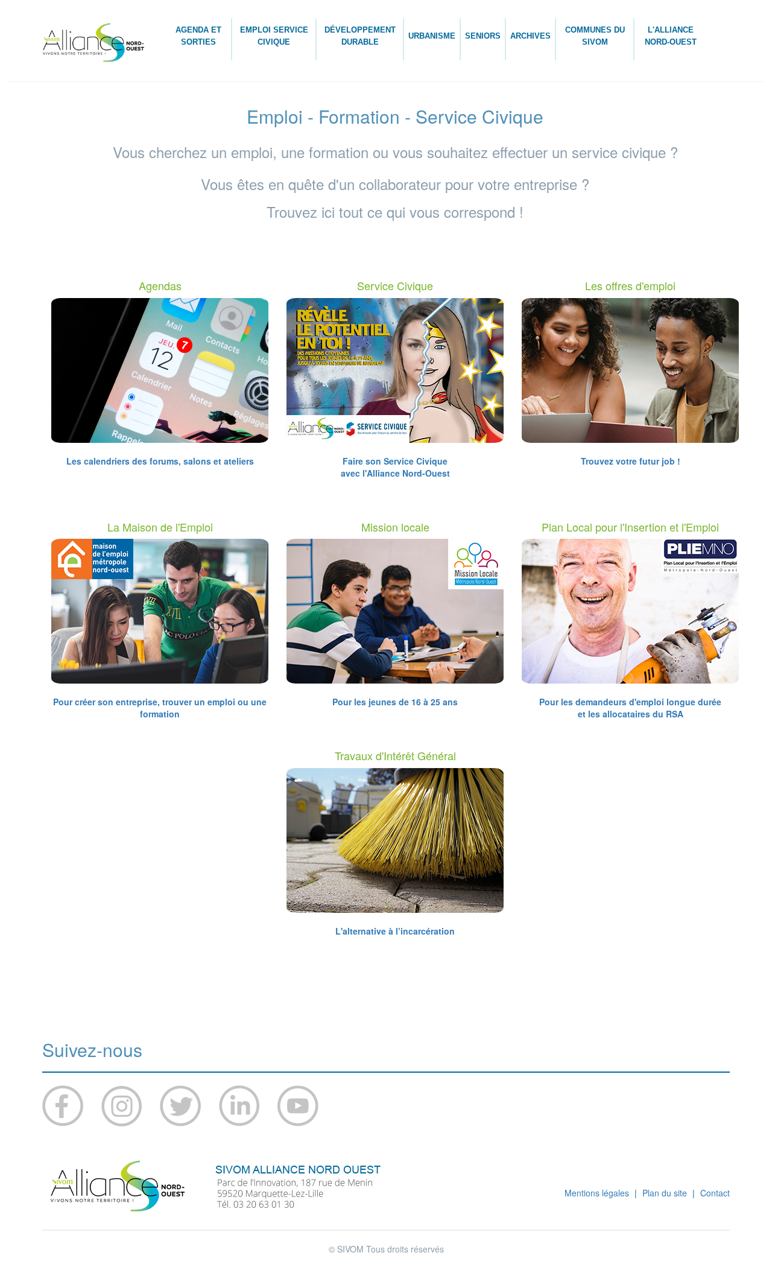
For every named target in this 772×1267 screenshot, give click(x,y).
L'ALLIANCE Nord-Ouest (671, 35)
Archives (530, 35)
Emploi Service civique (274, 35)
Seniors (483, 35)
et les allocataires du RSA (630, 714)
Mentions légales (597, 1193)
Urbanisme (431, 35)
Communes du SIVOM (595, 35)
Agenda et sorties (198, 35)
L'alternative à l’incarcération (395, 931)
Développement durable (360, 35)
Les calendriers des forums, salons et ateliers (160, 461)
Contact (715, 1193)
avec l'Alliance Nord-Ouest (395, 473)
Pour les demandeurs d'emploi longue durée (630, 702)
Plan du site (664, 1193)
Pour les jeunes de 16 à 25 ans (395, 702)
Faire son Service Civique (395, 461)
